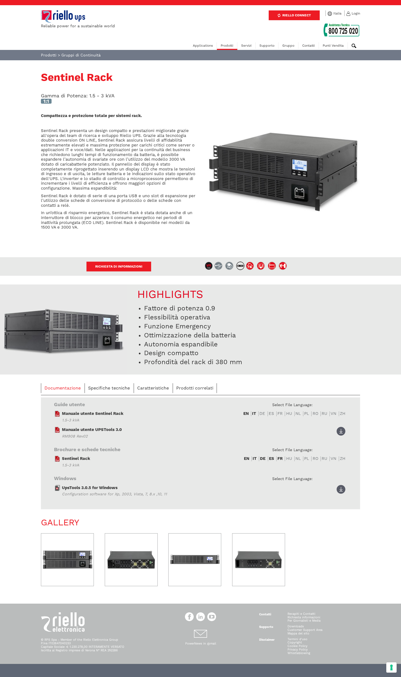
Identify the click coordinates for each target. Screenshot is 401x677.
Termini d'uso (297, 639)
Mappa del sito (298, 633)
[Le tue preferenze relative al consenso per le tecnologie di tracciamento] (391, 667)
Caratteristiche (153, 388)
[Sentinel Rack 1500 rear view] (258, 559)
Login (356, 13)
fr (280, 458)
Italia (337, 13)
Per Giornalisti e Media (304, 620)
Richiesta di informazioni (118, 266)
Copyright (295, 642)
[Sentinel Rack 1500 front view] (194, 559)
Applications (203, 45)
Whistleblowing (299, 653)
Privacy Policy (298, 649)
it (254, 413)
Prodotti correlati (194, 388)
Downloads (296, 626)
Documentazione (62, 388)
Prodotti (227, 45)
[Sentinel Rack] (63, 329)
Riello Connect (296, 15)
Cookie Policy (297, 646)
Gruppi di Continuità (81, 55)
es (271, 458)
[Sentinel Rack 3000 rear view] (131, 559)
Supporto (266, 45)
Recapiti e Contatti (301, 614)
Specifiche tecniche (109, 388)
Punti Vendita (333, 45)
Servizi (246, 45)
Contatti (308, 45)
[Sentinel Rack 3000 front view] (67, 559)
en (246, 413)
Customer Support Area (305, 630)
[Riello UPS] (63, 16)
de (262, 458)
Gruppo (288, 45)
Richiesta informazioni (304, 617)
